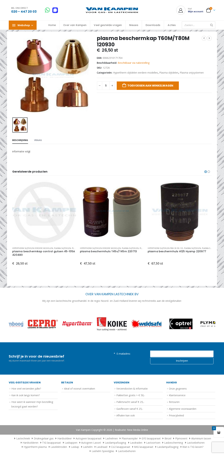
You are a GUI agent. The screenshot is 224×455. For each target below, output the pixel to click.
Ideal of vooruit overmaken (79, 388)
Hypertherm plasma (35, 447)
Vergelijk (71, 193)
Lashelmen (111, 438)
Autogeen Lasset (91, 442)
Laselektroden (59, 447)
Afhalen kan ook (125, 415)
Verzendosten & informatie (132, 388)
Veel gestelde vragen (108, 25)
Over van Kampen (74, 25)
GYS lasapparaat (151, 438)
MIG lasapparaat (143, 447)
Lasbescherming (173, 442)
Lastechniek (23, 438)
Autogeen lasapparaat (89, 438)
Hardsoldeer (64, 438)
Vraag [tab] (38, 140)
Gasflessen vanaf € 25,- (129, 408)
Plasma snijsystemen (192, 72)
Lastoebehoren (196, 442)
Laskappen (71, 442)
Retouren (174, 402)
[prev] (204, 38)
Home (52, 25)
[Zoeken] (211, 25)
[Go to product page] (44, 212)
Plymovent (181, 438)
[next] (209, 38)
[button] (205, 172)
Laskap (75, 447)
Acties (172, 25)
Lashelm (88, 447)
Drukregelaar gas (44, 438)
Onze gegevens (178, 388)
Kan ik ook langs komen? (25, 395)
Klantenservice (177, 395)
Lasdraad (101, 447)
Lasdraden (136, 442)
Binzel (167, 438)
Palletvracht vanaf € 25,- (130, 402)
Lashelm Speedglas (103, 451)
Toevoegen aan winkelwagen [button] (71, 185)
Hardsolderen (30, 442)
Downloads (153, 25)
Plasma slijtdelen (168, 72)
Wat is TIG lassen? (193, 447)
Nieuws (133, 25)
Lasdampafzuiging (115, 442)
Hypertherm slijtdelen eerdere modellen (135, 72)
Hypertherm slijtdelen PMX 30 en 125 (165, 248)
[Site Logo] (112, 10)
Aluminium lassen (201, 438)
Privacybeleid (176, 415)
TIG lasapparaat (51, 442)
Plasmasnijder (130, 438)
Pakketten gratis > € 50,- (130, 395)
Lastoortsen (153, 442)
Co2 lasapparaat (120, 447)
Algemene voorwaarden (182, 408)
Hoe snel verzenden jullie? (26, 388)
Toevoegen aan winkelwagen (150, 86)
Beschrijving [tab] (20, 140)
